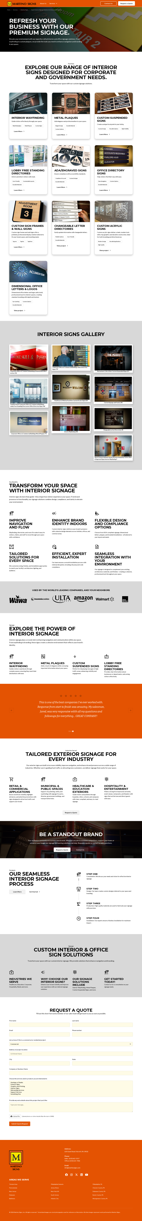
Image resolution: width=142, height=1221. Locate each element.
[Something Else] (71, 1094)
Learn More (17, 892)
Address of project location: (18, 1050)
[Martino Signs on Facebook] (66, 1174)
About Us (43, 3)
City (10, 1059)
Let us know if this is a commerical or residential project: (27, 1040)
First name (12, 1021)
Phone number (77, 1030)
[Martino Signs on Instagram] (71, 1174)
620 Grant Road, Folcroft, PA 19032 (76, 1151)
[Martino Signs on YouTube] (86, 1174)
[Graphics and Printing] (71, 1086)
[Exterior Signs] (71, 1084)
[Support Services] (71, 1092)
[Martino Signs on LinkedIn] (81, 1174)
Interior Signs (24, 10)
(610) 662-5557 (74, 1158)
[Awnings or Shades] (71, 1082)
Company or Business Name (18, 1069)
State (74, 1059)
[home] (21, 3)
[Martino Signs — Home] (16, 1160)
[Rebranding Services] (71, 1090)
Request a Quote (126, 3)
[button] (53, 3)
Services (15, 10)
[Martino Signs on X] (76, 1174)
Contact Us (108, 3)
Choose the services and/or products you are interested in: (28, 1079)
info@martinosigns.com (72, 1168)
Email (11, 1030)
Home (8, 10)
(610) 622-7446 (75, 1161)
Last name (75, 1021)
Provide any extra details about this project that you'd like (28, 1100)
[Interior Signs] (71, 1088)
